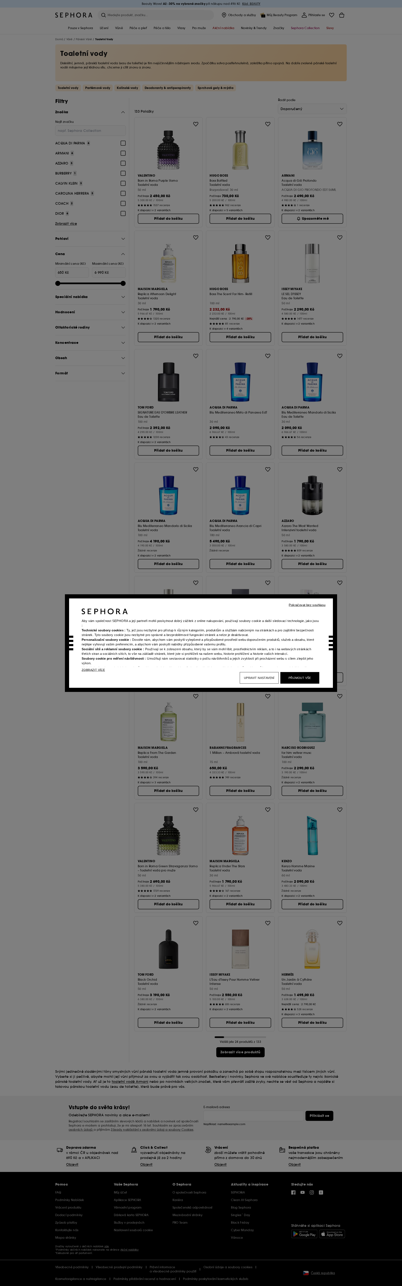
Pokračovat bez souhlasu (307, 604)
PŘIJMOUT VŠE (300, 677)
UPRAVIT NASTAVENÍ (259, 677)
